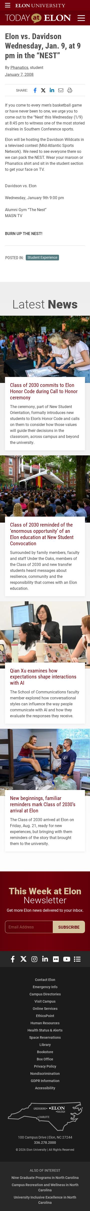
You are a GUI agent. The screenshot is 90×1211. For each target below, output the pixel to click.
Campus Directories (45, 994)
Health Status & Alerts (45, 1030)
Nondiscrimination (45, 1073)
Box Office (45, 1059)
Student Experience (42, 257)
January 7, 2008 (19, 74)
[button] (7, 5)
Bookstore (45, 1051)
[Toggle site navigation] (80, 18)
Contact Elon (45, 979)
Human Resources (45, 1023)
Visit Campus (45, 1001)
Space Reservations (45, 1037)
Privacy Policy (45, 1066)
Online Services (45, 1008)
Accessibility (45, 1088)
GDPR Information (45, 1080)
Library (45, 1044)
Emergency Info (45, 986)
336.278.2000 (45, 1142)
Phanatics (19, 67)
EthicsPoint (45, 1015)
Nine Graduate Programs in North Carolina (45, 1177)
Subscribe (69, 927)
